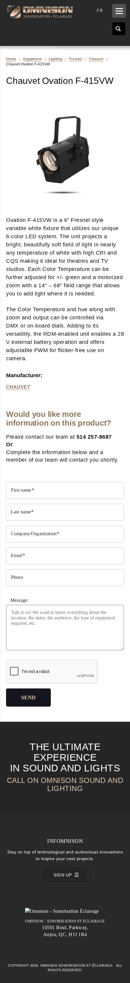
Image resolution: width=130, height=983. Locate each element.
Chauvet (96, 59)
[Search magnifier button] (118, 28)
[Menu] (119, 11)
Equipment (32, 59)
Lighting (55, 59)
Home (11, 59)
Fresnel (75, 59)
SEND (28, 697)
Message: (19, 600)
